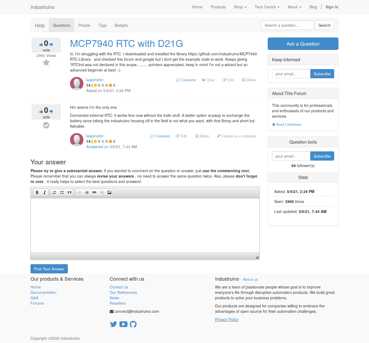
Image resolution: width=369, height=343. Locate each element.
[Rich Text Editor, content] (145, 225)
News (114, 297)
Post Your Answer (49, 268)
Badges (121, 25)
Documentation (43, 292)
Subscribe (322, 73)
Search (324, 25)
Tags (102, 25)
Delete (250, 80)
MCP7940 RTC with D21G (126, 43)
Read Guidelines (288, 124)
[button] (37, 192)
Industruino (43, 6)
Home (36, 287)
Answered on (97, 146)
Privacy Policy (227, 319)
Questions (61, 25)
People (84, 25)
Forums (37, 303)
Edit (230, 80)
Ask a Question (303, 43)
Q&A (34, 297)
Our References (123, 292)
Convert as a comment (238, 136)
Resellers (118, 303)
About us (250, 279)
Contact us (119, 287)
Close (209, 80)
